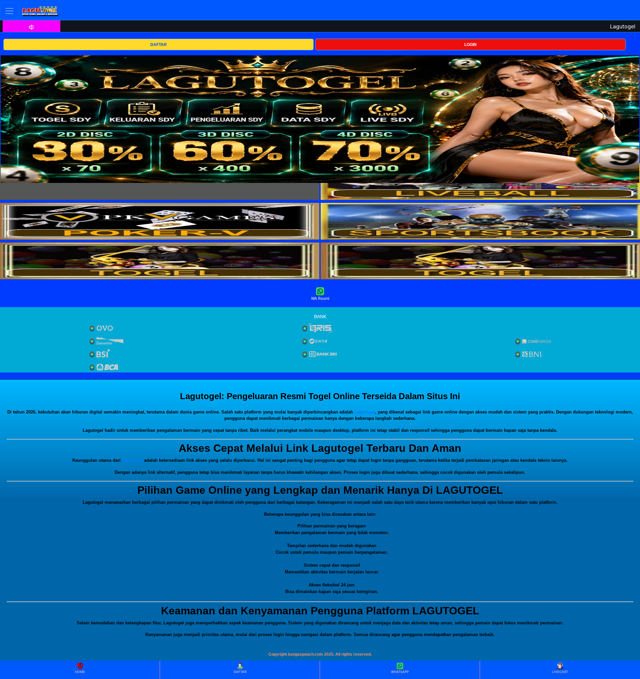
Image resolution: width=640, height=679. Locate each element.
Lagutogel (364, 411)
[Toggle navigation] (9, 11)
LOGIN (470, 44)
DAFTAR (158, 44)
